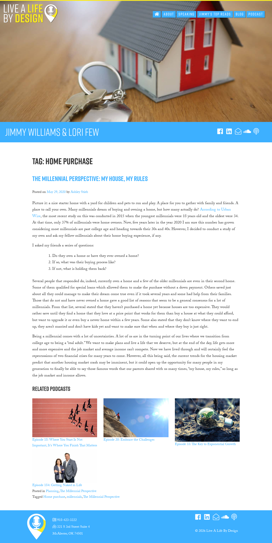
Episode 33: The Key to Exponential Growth (205, 444)
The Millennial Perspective (78, 491)
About (169, 14)
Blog (240, 14)
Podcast (255, 14)
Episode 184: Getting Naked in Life (57, 485)
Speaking (186, 14)
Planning (52, 491)
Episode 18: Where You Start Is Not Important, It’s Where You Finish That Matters (64, 443)
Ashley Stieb (79, 192)
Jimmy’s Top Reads (215, 14)
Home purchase (54, 497)
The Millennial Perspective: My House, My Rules (90, 178)
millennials (74, 497)
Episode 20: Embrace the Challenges (128, 440)
